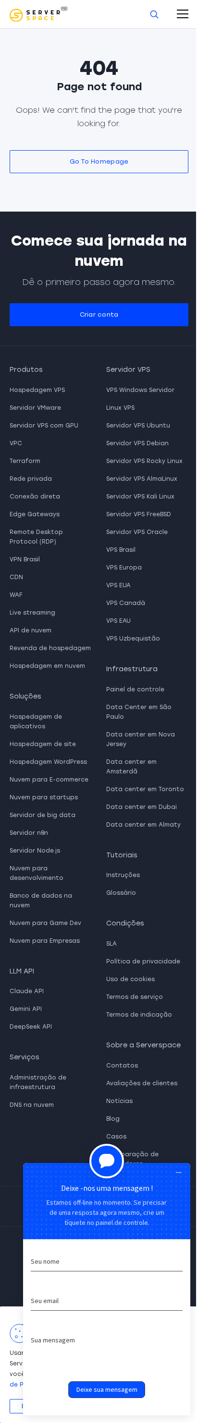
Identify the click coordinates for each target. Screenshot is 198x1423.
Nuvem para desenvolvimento (36, 873)
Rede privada (31, 478)
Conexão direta (35, 496)
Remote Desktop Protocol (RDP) (36, 537)
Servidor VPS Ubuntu (138, 425)
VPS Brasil (121, 549)
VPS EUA (118, 585)
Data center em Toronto (145, 789)
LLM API (22, 971)
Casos (116, 1136)
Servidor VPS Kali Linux (140, 496)
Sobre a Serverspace (143, 1045)
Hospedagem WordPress (48, 762)
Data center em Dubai (141, 807)
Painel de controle (135, 689)
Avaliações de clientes (141, 1083)
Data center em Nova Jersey (140, 739)
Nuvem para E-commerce (49, 779)
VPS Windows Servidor (140, 390)
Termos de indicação (139, 1014)
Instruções (123, 875)
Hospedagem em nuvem (47, 666)
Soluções (25, 696)
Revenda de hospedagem (50, 648)
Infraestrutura (132, 669)
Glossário (121, 892)
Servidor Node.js (35, 850)
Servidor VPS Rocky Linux (144, 461)
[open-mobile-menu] (183, 14)
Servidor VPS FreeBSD (138, 514)
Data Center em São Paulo (139, 712)
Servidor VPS (128, 370)
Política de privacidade (143, 961)
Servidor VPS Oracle (137, 532)
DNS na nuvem (32, 1105)
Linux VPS (120, 407)
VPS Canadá (125, 603)
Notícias (119, 1101)
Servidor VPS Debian (137, 443)
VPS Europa (124, 567)
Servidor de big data (42, 815)
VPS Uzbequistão (133, 638)
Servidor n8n (29, 833)
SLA (111, 943)
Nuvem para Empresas (45, 940)
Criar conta (99, 314)
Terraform (25, 461)
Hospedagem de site (43, 744)
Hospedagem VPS (37, 390)
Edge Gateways (35, 514)
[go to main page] (38, 14)
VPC (16, 443)
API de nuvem (30, 630)
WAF (16, 595)
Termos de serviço (134, 997)
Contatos (122, 1065)
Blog (113, 1118)
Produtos (26, 370)
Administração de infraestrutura (38, 1082)
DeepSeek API (31, 1026)
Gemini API (26, 1009)
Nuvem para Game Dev (45, 923)
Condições (125, 923)
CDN (16, 577)
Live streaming (32, 612)
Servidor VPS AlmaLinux (141, 478)
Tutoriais (121, 855)
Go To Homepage (99, 161)
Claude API (27, 991)
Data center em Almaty (143, 824)
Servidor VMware (35, 407)
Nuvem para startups (44, 797)
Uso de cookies (130, 979)
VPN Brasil (25, 559)
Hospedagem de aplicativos (36, 721)
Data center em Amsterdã (131, 767)
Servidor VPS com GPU (44, 425)
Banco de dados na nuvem (41, 900)
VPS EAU (118, 620)
